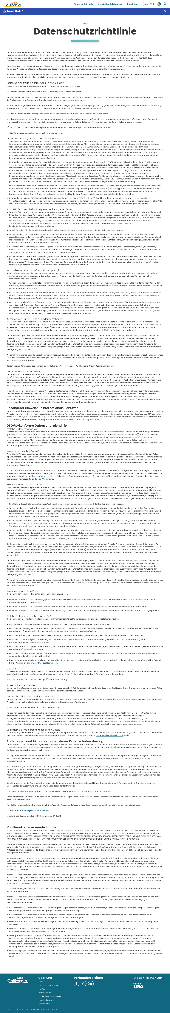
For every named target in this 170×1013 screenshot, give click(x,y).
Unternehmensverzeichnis (49, 986)
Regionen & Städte (83, 4)
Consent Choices (45, 1004)
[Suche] (165, 4)
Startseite (85, 24)
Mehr (147, 4)
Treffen (42, 989)
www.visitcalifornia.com (78, 55)
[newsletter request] (91, 983)
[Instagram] (84, 983)
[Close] (167, 11)
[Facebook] (76, 983)
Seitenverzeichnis (45, 993)
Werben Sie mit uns (46, 1000)
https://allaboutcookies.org (53, 679)
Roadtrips (132, 4)
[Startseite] (12, 4)
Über (41, 982)
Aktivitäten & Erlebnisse (110, 4)
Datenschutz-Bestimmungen (50, 996)
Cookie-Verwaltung (125, 181)
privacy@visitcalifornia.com (44, 663)
